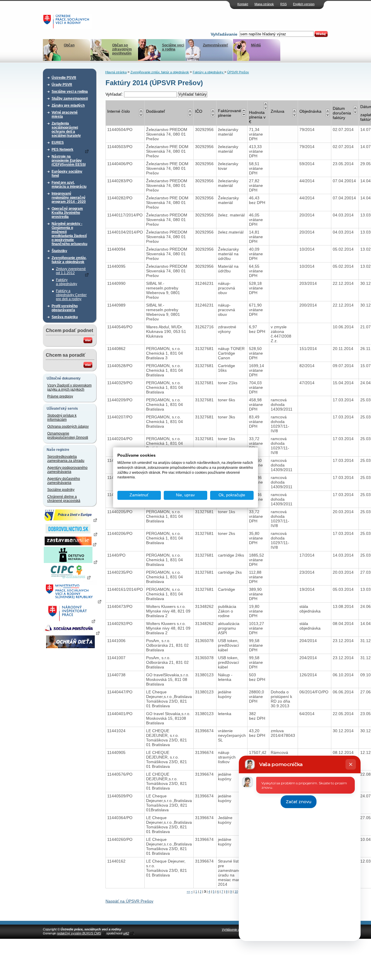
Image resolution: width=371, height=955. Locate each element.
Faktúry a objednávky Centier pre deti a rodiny (71, 295)
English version (303, 4)
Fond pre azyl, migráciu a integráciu (69, 185)
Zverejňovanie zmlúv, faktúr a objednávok (69, 260)
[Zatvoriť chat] (350, 764)
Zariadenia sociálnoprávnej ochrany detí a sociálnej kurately (66, 129)
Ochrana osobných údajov (68, 426)
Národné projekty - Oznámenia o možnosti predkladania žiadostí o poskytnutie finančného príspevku (69, 234)
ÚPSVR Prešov (238, 72)
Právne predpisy (60, 396)
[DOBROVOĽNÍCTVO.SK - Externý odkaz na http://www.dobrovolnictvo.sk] (70, 534)
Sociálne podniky (60, 490)
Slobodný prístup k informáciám (62, 417)
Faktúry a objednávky (66, 282)
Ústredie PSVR (64, 78)
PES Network (62, 149)
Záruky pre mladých (68, 105)
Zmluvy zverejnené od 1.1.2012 (71, 271)
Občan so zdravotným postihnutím (122, 49)
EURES (58, 143)
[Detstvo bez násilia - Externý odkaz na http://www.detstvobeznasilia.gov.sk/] (70, 562)
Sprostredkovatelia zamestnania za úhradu (65, 459)
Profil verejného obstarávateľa (65, 308)
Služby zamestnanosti (70, 98)
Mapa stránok (264, 4)
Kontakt (242, 4)
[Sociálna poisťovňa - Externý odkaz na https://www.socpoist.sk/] (71, 633)
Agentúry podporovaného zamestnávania (67, 470)
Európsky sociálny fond (67, 174)
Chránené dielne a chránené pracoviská (63, 499)
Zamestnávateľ (215, 45)
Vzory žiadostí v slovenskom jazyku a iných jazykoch (69, 387)
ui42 (126, 933)
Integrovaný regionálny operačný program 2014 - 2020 (69, 198)
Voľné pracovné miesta (65, 114)
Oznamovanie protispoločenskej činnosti (67, 435)
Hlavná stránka (116, 72)
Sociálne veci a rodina (173, 47)
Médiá (256, 45)
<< (188, 891)
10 (236, 891)
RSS (283, 4)
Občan (69, 45)
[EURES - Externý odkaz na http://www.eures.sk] (70, 520)
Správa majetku (65, 317)
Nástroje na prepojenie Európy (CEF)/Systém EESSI (69, 160)
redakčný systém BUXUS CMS (79, 933)
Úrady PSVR (62, 85)
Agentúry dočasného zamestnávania (63, 481)
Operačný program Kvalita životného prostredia (67, 213)
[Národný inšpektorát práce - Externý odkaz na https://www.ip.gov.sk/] (70, 621)
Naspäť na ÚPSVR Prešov (129, 901)
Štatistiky (59, 251)
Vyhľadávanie (224, 34)
